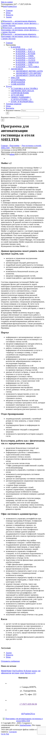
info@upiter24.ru (10, 6)
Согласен (13, 732)
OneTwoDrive (17, 671)
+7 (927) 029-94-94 (28, 704)
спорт (22, 673)
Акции (9, 653)
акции (34, 671)
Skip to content (7, 2)
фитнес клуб (30, 673)
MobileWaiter (6, 671)
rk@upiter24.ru (28, 713)
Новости (9, 655)
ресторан (15, 673)
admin (12, 154)
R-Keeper (27, 671)
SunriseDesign (25, 725)
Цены (8, 657)
